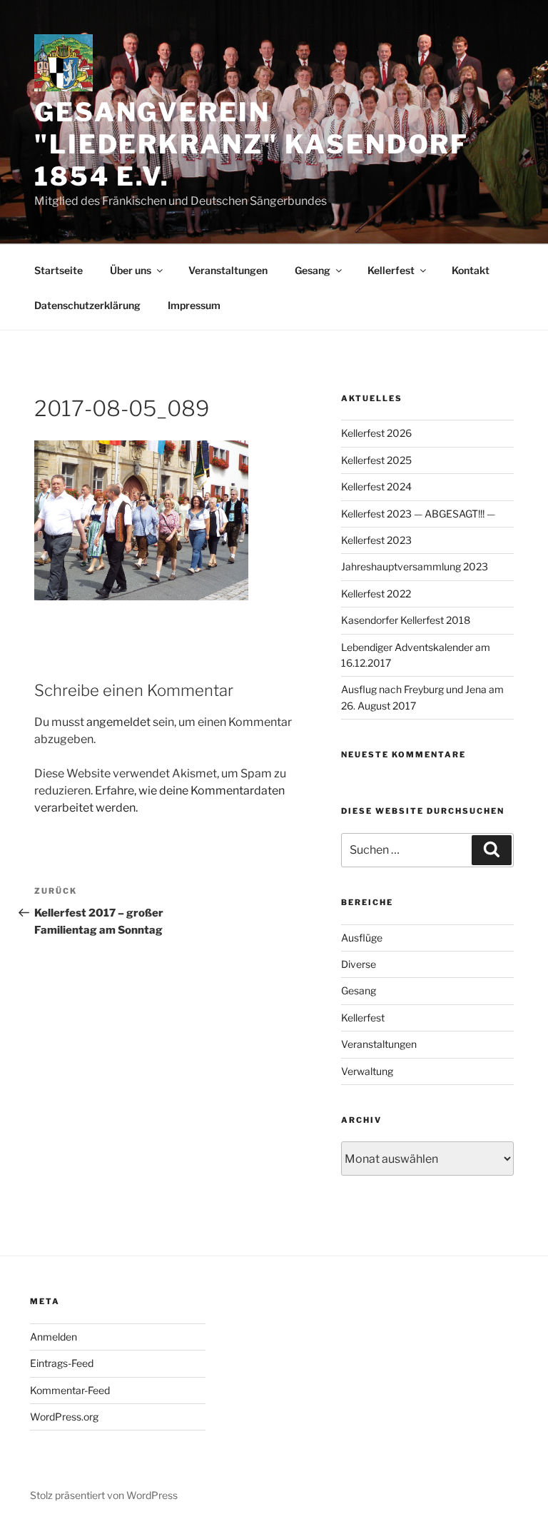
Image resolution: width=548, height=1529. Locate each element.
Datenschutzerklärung (87, 305)
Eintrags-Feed (61, 1363)
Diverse (358, 964)
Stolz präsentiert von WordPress (104, 1495)
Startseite (58, 270)
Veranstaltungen (228, 270)
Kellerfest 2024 (376, 486)
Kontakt (470, 270)
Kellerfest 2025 (376, 460)
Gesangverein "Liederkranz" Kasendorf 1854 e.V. (251, 144)
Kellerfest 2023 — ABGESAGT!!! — (418, 514)
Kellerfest (391, 270)
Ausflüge (361, 938)
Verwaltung (367, 1071)
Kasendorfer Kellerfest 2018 (405, 620)
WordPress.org (64, 1417)
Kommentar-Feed (70, 1390)
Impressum (194, 305)
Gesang (312, 270)
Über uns (130, 270)
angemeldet (118, 722)
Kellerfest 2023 (376, 540)
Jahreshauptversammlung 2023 (414, 566)
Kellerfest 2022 (376, 593)
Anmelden (53, 1337)
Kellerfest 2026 (376, 433)
